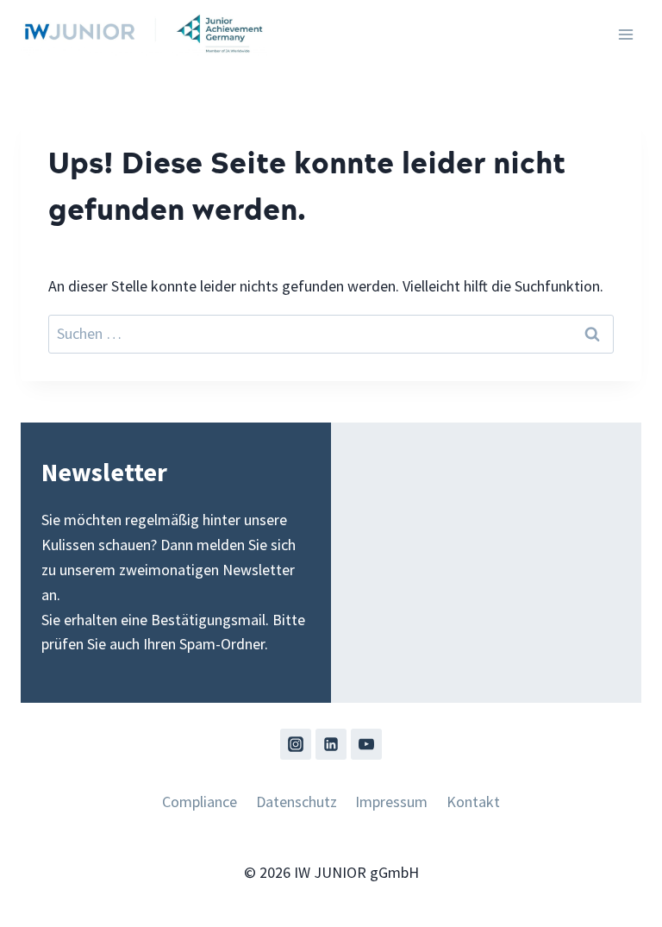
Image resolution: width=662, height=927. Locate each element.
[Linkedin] (331, 744)
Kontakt (473, 801)
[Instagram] (295, 744)
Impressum (391, 801)
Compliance (199, 801)
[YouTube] (366, 744)
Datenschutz (296, 801)
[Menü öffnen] (625, 34)
